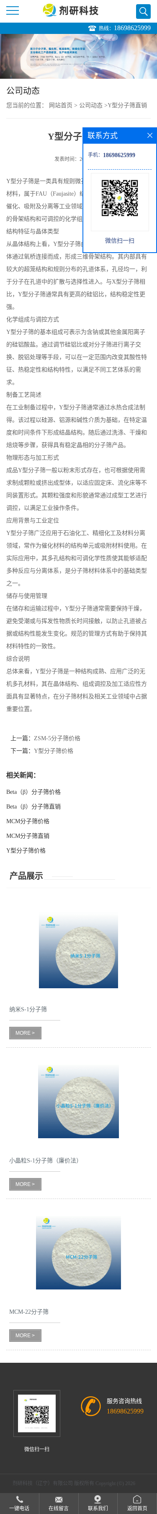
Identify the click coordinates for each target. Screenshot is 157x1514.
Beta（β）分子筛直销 (33, 807)
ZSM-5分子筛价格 (57, 738)
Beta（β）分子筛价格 (33, 792)
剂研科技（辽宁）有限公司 (43, 1483)
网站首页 (60, 105)
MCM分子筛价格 (27, 821)
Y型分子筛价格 (53, 751)
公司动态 (91, 105)
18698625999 (132, 27)
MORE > (25, 1033)
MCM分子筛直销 (27, 836)
